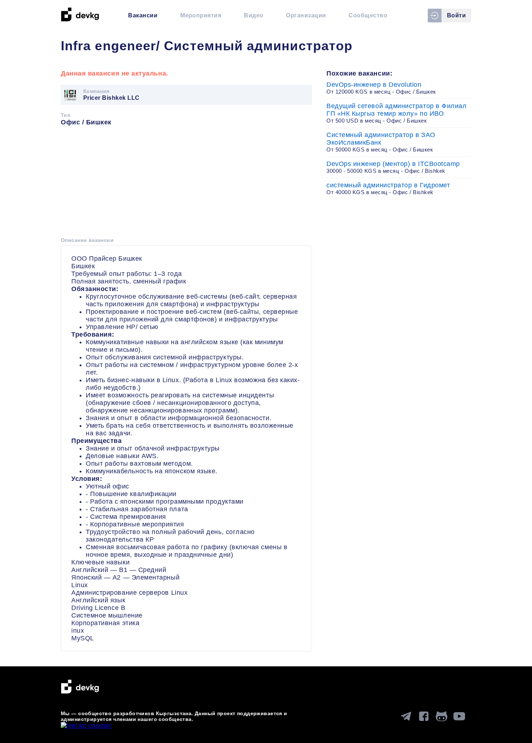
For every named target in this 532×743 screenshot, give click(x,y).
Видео (253, 15)
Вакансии (142, 15)
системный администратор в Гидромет (388, 188)
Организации (306, 15)
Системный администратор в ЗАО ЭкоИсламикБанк (380, 142)
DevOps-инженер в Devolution (381, 88)
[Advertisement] (186, 184)
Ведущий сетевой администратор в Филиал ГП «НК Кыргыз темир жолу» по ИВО (396, 113)
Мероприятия (200, 15)
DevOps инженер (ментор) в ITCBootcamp (393, 167)
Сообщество (368, 15)
